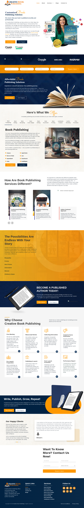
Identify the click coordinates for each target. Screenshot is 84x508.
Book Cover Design (49, 492)
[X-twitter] (74, 488)
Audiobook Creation (49, 499)
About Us (27, 489)
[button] (50, 3)
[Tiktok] (67, 491)
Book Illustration (48, 490)
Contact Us (64, 3)
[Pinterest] (64, 491)
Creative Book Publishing (18, 503)
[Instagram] (70, 488)
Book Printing (47, 495)
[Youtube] (70, 491)
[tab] (8, 122)
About (43, 3)
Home (38, 3)
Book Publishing (48, 494)
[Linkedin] (67, 488)
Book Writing (47, 487)
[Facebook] (64, 488)
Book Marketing (48, 497)
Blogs (57, 3)
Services (49, 3)
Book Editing (47, 489)
